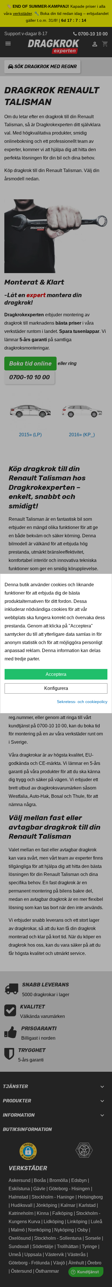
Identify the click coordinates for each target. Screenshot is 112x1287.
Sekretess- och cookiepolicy (82, 701)
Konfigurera (56, 688)
